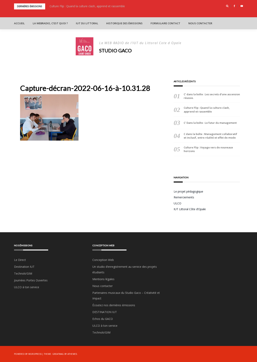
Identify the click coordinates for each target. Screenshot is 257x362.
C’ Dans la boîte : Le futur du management (210, 123)
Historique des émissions (124, 23)
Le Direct (20, 260)
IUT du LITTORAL (87, 23)
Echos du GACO (102, 319)
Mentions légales (103, 279)
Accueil (19, 23)
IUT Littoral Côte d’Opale (190, 209)
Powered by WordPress (28, 354)
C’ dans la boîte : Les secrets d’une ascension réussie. (212, 96)
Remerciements (184, 197)
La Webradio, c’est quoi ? (50, 23)
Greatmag (58, 354)
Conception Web (103, 260)
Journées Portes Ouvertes (31, 280)
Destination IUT (24, 267)
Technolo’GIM (23, 273)
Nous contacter (200, 23)
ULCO (177, 203)
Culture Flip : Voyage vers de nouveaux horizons (208, 149)
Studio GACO (115, 50)
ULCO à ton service (26, 287)
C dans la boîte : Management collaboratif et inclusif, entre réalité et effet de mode (210, 135)
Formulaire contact (165, 23)
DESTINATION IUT (104, 312)
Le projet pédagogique (188, 191)
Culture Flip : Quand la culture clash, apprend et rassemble (87, 6)
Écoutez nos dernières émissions (113, 305)
